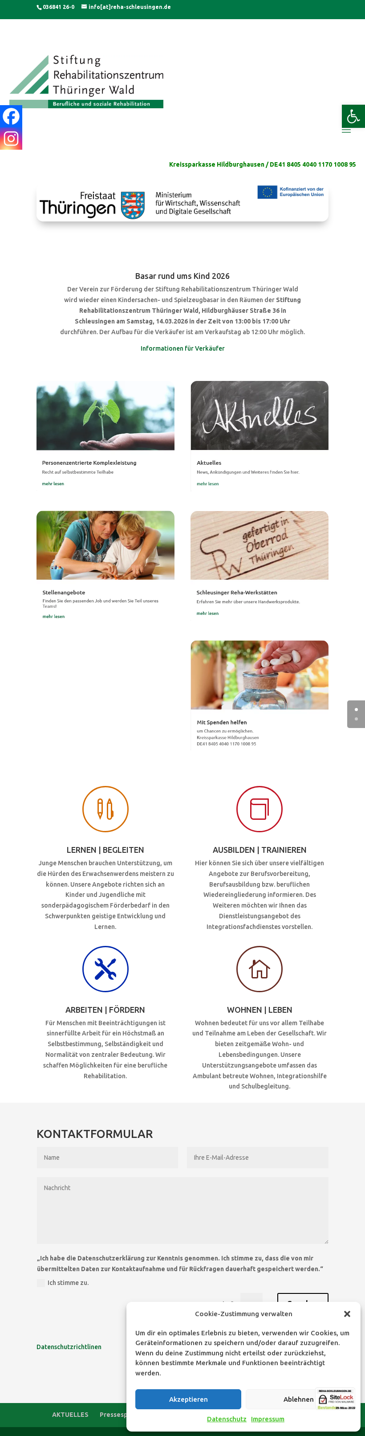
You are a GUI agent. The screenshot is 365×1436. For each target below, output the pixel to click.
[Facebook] (11, 116)
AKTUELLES (70, 1414)
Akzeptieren (188, 1399)
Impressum (267, 1419)
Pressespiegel (121, 1414)
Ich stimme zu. (68, 1282)
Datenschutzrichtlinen (68, 1346)
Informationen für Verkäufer (183, 348)
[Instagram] (11, 138)
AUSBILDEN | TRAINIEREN (260, 849)
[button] (353, 116)
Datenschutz (227, 1419)
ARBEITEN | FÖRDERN (105, 1009)
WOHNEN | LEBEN (259, 1009)
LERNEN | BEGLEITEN (105, 849)
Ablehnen (299, 1399)
